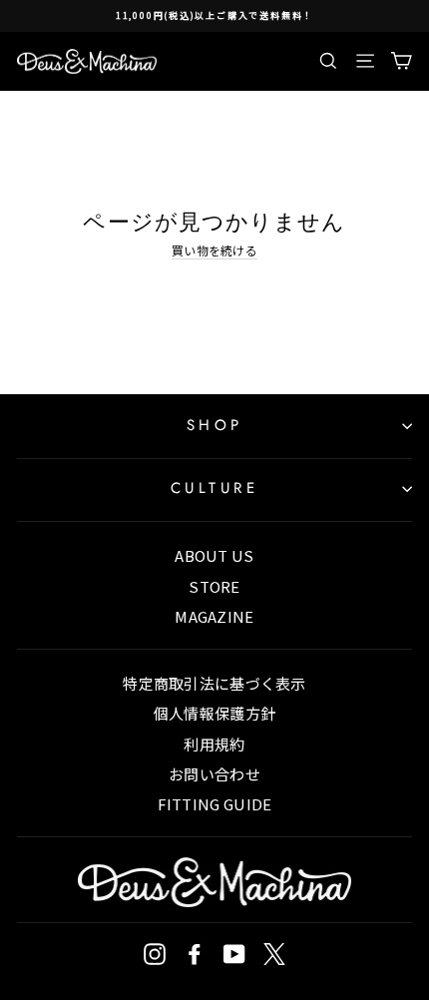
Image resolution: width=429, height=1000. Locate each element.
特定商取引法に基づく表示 (214, 683)
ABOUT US (214, 555)
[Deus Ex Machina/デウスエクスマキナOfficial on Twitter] (274, 954)
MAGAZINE (214, 616)
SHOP (215, 425)
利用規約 (214, 744)
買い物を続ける (214, 250)
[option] (214, 16)
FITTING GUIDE (215, 803)
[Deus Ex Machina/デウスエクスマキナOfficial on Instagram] (155, 954)
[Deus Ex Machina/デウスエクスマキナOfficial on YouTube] (234, 954)
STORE (214, 586)
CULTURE (215, 488)
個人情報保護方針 (214, 713)
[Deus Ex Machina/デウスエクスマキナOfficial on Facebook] (195, 954)
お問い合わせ (214, 773)
